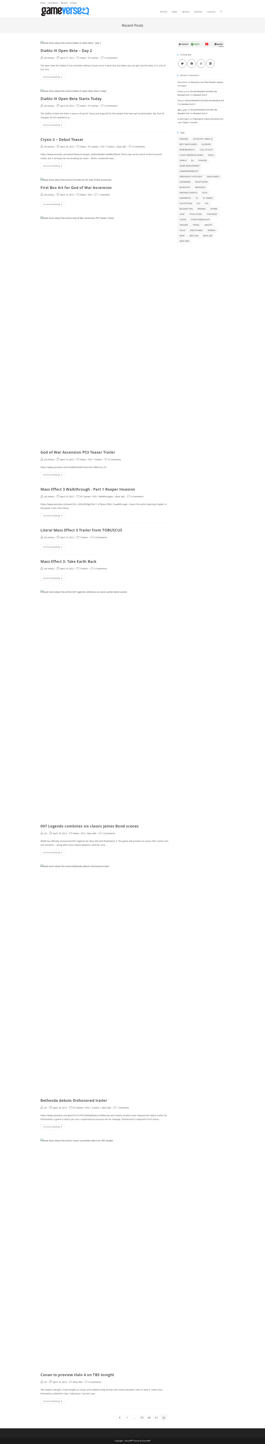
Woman (211, 230)
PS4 (206, 203)
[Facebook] (191, 63)
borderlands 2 (187, 149)
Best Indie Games (188, 144)
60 (149, 1417)
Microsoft (185, 187)
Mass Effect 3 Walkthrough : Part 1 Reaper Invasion (87, 489)
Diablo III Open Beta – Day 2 (66, 50)
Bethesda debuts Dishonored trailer (73, 1100)
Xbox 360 (121, 146)
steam (183, 219)
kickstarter (201, 182)
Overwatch (185, 198)
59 (141, 1417)
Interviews (185, 182)
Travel (196, 225)
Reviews (64, 3)
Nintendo (200, 187)
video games (196, 230)
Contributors (53, 3)
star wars (212, 214)
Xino (180, 100)
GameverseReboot (189, 171)
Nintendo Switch (188, 192)
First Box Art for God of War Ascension (76, 187)
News (83, 57)
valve (182, 230)
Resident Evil (186, 209)
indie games (213, 176)
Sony (182, 214)
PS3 (102, 146)
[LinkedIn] (210, 63)
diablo (183, 160)
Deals (211, 155)
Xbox (182, 235)
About (43, 3)
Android (184, 139)
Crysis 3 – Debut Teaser (61, 139)
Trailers (111, 146)
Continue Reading (54, 77)
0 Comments (111, 57)
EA (192, 160)
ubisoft (208, 225)
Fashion (202, 160)
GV (45, 833)
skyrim (213, 209)
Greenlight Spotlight (191, 176)
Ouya (204, 192)
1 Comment (104, 194)
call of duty (206, 149)
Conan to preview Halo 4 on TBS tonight (77, 1374)
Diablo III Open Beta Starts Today (71, 98)
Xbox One (184, 241)
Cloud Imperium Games (191, 155)
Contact (73, 3)
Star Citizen (196, 214)
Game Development (190, 166)
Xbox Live (207, 235)
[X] (182, 63)
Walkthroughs (106, 496)
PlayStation (186, 203)
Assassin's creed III (203, 139)
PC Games (93, 57)
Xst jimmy (49, 57)
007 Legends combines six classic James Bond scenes (89, 826)
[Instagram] (201, 63)
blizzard (206, 144)
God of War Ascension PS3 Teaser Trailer (77, 452)
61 (156, 1417)
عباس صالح (182, 109)
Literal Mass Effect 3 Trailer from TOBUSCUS (81, 530)
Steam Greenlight (200, 219)
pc (197, 198)
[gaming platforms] (201, 44)
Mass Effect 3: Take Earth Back (68, 561)
